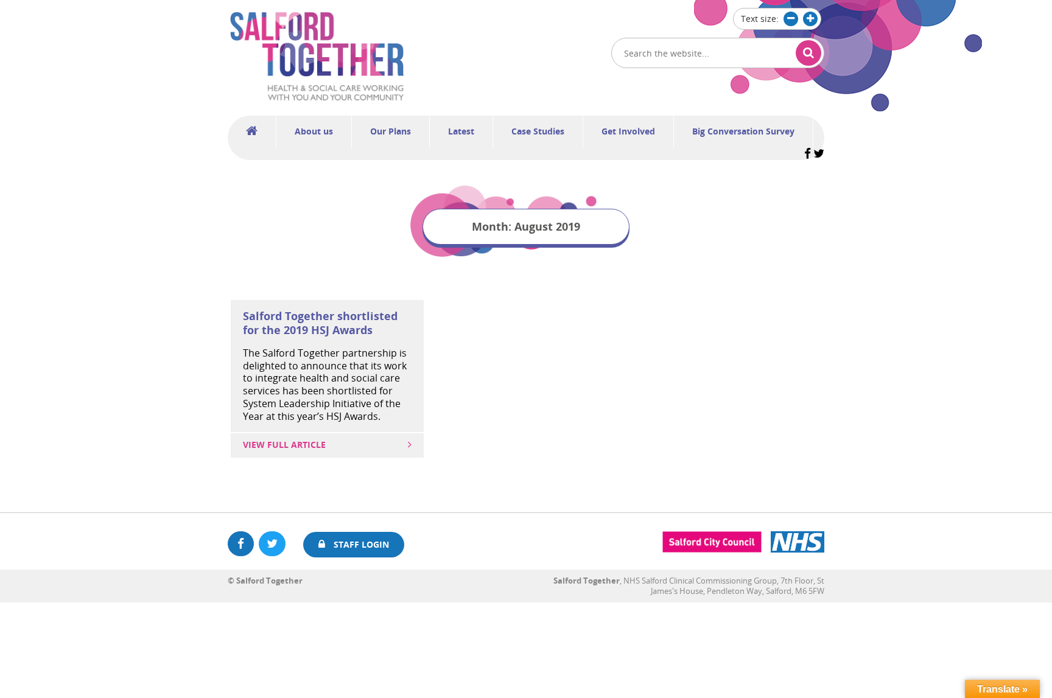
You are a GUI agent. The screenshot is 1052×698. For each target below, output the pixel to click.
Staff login (360, 544)
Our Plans (390, 131)
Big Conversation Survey (743, 131)
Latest (461, 131)
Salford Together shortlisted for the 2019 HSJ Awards (320, 323)
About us (314, 131)
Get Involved (628, 131)
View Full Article (284, 444)
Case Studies (537, 131)
